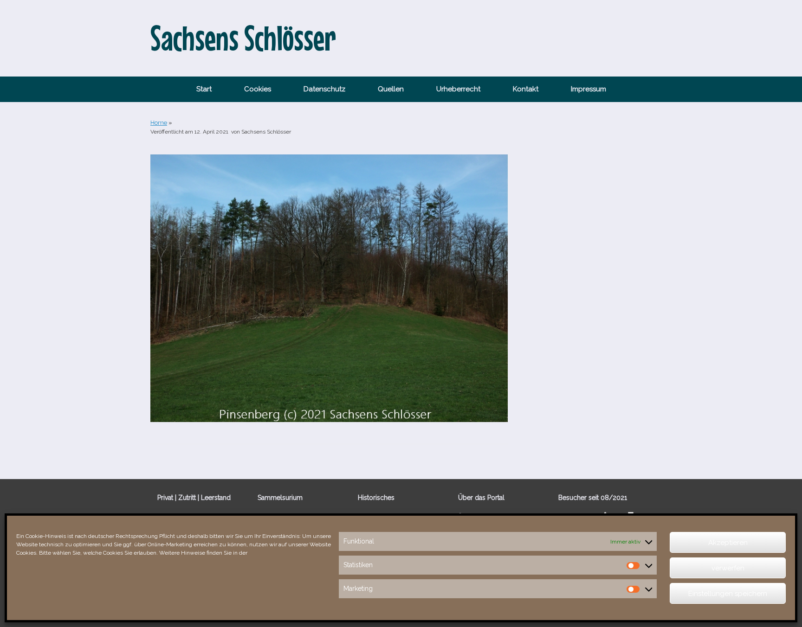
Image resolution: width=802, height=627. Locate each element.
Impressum (588, 89)
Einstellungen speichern (727, 593)
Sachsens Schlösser (266, 131)
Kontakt (525, 89)
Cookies (257, 89)
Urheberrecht (458, 89)
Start (204, 89)
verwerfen (727, 568)
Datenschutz (324, 89)
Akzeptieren (728, 542)
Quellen (391, 89)
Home (158, 122)
